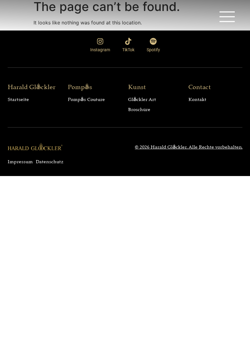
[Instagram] (100, 41)
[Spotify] (153, 41)
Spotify (153, 49)
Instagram (100, 49)
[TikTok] (128, 41)
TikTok (128, 49)
